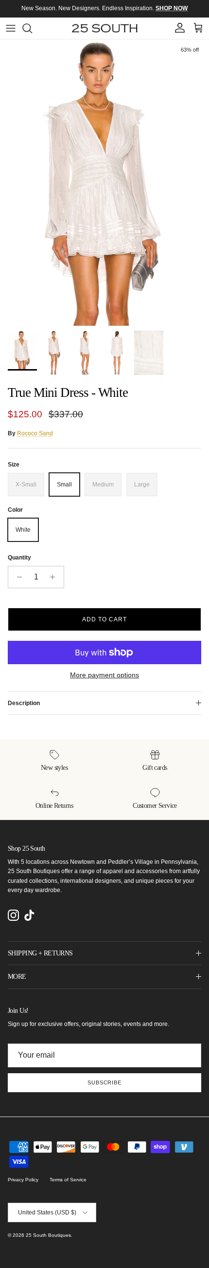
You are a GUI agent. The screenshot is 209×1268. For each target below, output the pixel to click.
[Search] (32, 28)
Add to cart (104, 619)
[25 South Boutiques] (105, 28)
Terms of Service (68, 1179)
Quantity (19, 557)
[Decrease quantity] (16, 577)
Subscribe (104, 1082)
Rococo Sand (35, 433)
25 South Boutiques (48, 1235)
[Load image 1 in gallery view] (104, 182)
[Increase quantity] (55, 577)
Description (24, 703)
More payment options (104, 675)
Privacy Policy (23, 1179)
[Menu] (10, 28)
